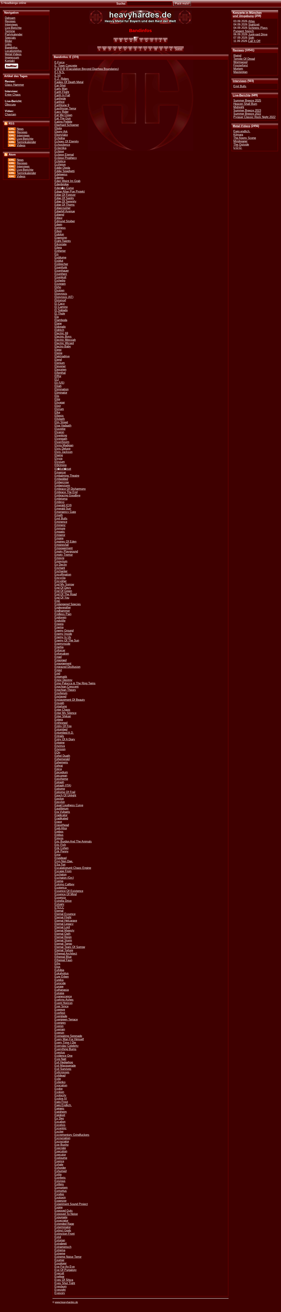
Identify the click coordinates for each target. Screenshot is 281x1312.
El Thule (59, 313)
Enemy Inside (63, 633)
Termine (10, 31)
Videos (21, 145)
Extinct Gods (62, 1230)
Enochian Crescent (66, 686)
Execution (60, 1151)
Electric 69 (61, 333)
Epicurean (60, 775)
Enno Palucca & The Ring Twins (74, 683)
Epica (58, 769)
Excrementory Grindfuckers (71, 1134)
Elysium (59, 461)
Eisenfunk (60, 267)
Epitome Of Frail (64, 792)
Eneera (58, 624)
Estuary (59, 904)
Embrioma (60, 498)
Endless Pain (62, 614)
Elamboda (60, 320)
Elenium (59, 363)
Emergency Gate (65, 512)
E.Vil (57, 75)
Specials (10, 37)
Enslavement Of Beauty (69, 699)
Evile (57, 1078)
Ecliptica (59, 161)
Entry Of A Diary (64, 739)
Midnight (238, 107)
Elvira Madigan (63, 445)
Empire (58, 538)
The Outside (241, 144)
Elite (57, 399)
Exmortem (61, 1187)
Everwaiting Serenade (68, 1036)
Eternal (58, 910)
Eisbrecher (61, 264)
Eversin (59, 1032)
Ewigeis (59, 1108)
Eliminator (60, 392)
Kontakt (10, 60)
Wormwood (240, 62)
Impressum (12, 57)
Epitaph (59, 782)
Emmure (59, 528)
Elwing (58, 455)
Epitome (59, 788)
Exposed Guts (63, 1210)
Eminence (60, 521)
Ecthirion (60, 164)
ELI (56, 379)
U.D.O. (237, 147)
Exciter (58, 1131)
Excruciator (61, 1141)
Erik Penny (61, 851)
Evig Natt (60, 1059)
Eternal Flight (62, 917)
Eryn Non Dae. (63, 861)
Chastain (10, 114)
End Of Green (63, 591)
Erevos (58, 838)
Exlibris (59, 1184)
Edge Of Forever (65, 194)
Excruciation (62, 1138)
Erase (58, 821)
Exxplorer (60, 1263)
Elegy (58, 349)
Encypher (60, 581)
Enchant (59, 568)
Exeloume (60, 1158)
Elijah (57, 386)
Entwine (59, 742)
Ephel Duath (62, 755)
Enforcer (59, 650)
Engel (58, 657)
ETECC (59, 907)
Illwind (237, 55)
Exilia (57, 1174)
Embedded (61, 479)
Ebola (58, 128)
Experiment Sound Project (71, 1204)
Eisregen (60, 283)
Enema (58, 627)
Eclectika (60, 148)
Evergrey (60, 1022)
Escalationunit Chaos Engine (72, 867)
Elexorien (60, 369)
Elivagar (59, 402)
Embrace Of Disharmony (70, 488)
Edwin (58, 224)
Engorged (60, 660)
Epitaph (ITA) (62, 785)
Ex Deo (59, 1118)
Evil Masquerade (65, 1065)
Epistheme (61, 778)
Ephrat (58, 765)
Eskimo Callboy (64, 884)
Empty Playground (66, 551)
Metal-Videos (241, 126)
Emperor (59, 535)
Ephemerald (62, 759)
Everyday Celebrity (66, 1045)
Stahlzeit (253, 24)
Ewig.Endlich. (63, 1105)
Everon (58, 1026)
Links (8, 44)
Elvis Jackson (63, 452)
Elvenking (60, 435)
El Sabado (61, 310)
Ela (56, 316)
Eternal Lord (62, 927)
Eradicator (60, 815)
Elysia (58, 458)
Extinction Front (64, 1233)
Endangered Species (67, 604)
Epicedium (61, 772)
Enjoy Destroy (63, 680)
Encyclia (59, 577)
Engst (58, 670)
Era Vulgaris (62, 811)
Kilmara (238, 134)
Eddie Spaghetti (64, 171)
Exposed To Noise (66, 1214)
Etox (57, 966)
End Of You (61, 597)
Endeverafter (62, 607)
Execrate (60, 1148)
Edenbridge (61, 184)
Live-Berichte (241, 95)
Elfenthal (60, 372)
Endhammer (62, 610)
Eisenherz (60, 274)
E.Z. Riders (61, 78)
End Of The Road (65, 594)
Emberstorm (62, 485)
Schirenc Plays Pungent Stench (250, 29)
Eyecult (59, 1273)
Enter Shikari (62, 716)
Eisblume (60, 257)
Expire (58, 1207)
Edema (58, 177)
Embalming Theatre (66, 475)
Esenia (58, 881)
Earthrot (59, 101)
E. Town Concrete (65, 65)
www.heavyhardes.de (66, 1302)
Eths (57, 963)
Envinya (59, 746)
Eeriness (60, 227)
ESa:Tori (59, 864)
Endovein (60, 617)
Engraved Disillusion (67, 666)
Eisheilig (59, 280)
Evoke (58, 1088)
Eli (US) (59, 382)
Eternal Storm (63, 940)
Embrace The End (65, 492)
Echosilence (62, 144)
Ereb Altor (60, 828)
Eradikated (61, 818)
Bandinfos (11, 47)
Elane (58, 323)
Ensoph (59, 703)
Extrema (59, 1250)
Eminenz (60, 525)
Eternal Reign (63, 937)
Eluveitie (59, 428)
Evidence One (63, 1055)
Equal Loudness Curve (68, 805)
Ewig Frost (61, 1101)
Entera (58, 719)
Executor (60, 1154)
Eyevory (59, 1293)
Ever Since (61, 1006)
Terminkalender (26, 142)
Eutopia (59, 993)
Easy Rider (61, 111)
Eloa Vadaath (62, 425)
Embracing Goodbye (67, 495)
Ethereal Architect (65, 953)
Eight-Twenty (62, 241)
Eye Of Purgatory (65, 1270)
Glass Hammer (14, 84)
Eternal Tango (63, 943)
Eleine (58, 353)
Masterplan (240, 72)
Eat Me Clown (63, 115)
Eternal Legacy (64, 923)
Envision (59, 749)
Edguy (58, 218)
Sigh (251, 37)
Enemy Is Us (62, 637)
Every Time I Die (65, 1042)
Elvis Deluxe (62, 448)
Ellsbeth (59, 419)
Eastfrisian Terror (65, 108)
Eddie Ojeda (62, 167)
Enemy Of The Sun (66, 640)
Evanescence (63, 996)
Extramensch (62, 1246)
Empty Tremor (63, 554)
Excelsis (59, 1125)
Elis (56, 395)
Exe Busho (61, 1144)
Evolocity (60, 1095)
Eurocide (60, 983)
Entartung (60, 706)
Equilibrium (61, 808)
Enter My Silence (65, 713)
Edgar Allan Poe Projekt (69, 191)
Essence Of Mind (65, 894)
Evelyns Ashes (64, 999)
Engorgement (62, 663)
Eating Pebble (63, 121)
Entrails (59, 736)
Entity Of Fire (63, 726)
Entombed (60, 729)
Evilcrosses (61, 1072)
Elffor (57, 376)
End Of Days (62, 587)
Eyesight (60, 1289)
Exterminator (62, 1227)
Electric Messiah (65, 339)
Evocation (60, 1085)
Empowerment (63, 548)
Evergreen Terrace (66, 1019)
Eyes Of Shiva (63, 1279)
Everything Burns (65, 1049)
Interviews (240, 81)
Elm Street (61, 422)
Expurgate (60, 1217)
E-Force (59, 62)
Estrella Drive (63, 900)
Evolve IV (60, 1098)
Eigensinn (60, 237)
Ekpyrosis (60, 293)
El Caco (59, 303)
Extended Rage (64, 1223)
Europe (58, 986)
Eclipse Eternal (64, 154)
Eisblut (58, 260)
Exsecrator (61, 1220)
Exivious (59, 1181)
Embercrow (61, 482)
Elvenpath (60, 438)
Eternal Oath (62, 933)
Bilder (8, 41)
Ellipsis (59, 415)
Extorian (59, 1240)
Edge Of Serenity (65, 201)
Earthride (60, 98)
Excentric (60, 1128)
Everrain (59, 1029)
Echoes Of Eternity (66, 141)
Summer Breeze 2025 (247, 100)
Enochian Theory (65, 689)
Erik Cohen (61, 848)
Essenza (60, 897)
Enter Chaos (13, 94)
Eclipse (59, 151)
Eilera (58, 247)
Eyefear (59, 1276)
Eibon (58, 231)
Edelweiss (60, 174)
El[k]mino (60, 465)
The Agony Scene (244, 138)
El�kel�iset (62, 468)
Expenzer (60, 1200)
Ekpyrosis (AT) (63, 297)
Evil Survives (62, 1069)
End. (57, 600)
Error (57, 854)
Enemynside (62, 643)
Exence (59, 1161)
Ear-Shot (60, 85)
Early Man (60, 88)
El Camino (61, 306)
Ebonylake (61, 134)
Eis (56, 254)
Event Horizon (63, 1003)
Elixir (57, 405)
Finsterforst (240, 65)
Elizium (59, 409)
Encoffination (62, 574)
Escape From (63, 871)
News (20, 129)
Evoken (59, 1092)
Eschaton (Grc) (64, 877)
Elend (58, 359)
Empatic (59, 531)
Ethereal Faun (63, 960)
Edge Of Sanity (64, 198)
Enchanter (60, 571)
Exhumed (60, 1171)
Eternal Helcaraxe (65, 920)
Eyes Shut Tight (64, 1283)
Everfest (59, 1012)
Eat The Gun (62, 118)
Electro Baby (62, 346)
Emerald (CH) (63, 505)
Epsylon (59, 802)
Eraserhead (61, 825)
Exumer (59, 1260)
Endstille (59, 620)
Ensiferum (60, 693)
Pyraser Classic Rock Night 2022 (254, 117)
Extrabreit (60, 1243)
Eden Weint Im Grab (67, 181)
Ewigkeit (59, 1115)
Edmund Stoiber (64, 221)
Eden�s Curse (64, 188)
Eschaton (60, 874)
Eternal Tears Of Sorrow (69, 947)
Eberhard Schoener (66, 125)
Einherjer (60, 250)
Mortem (238, 68)
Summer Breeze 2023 (247, 110)
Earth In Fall (62, 95)
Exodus (59, 1194)
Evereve (59, 1009)
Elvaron (59, 432)
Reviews (238, 50)
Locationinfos (13, 51)
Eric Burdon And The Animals (73, 841)
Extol (57, 1237)
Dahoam (10, 18)
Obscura (10, 104)
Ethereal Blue (63, 956)
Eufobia (59, 970)
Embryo (59, 502)
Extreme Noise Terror (67, 1256)
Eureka (58, 980)
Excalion (59, 1121)
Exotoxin (60, 1197)
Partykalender (13, 34)
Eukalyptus (61, 973)
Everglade (60, 1016)
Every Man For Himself (69, 1039)
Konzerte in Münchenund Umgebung (247, 14)
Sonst (178, 49)
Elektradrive (62, 356)
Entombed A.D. (64, 732)
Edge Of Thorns (64, 204)
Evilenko (59, 1082)
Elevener (60, 366)
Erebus (58, 835)
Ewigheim (60, 1111)
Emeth (58, 515)
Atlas (251, 21)
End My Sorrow (64, 584)
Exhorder (60, 1167)
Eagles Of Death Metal (68, 82)
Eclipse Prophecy (65, 158)
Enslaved (60, 696)
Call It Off (254, 41)
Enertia (58, 647)
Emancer (60, 472)
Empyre (59, 558)
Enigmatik (60, 676)
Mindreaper (240, 141)
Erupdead (60, 858)
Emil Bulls (239, 86)
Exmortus (60, 1190)
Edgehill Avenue (64, 211)
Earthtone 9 (61, 105)
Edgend (59, 214)
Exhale (58, 1164)
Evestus (59, 1052)
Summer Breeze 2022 (247, 113)
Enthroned (60, 722)
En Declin (60, 564)
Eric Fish (60, 844)
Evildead (59, 1075)
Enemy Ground (64, 630)
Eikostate (60, 244)
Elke (57, 412)
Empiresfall (61, 544)
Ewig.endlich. (241, 131)
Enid (57, 673)
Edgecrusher (62, 208)
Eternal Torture (63, 950)
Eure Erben (61, 976)
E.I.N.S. (59, 72)
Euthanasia (61, 989)
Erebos (58, 831)
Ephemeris (61, 762)
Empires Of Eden (65, 541)
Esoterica (60, 887)
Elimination (61, 389)
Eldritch (59, 330)
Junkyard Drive (257, 34)
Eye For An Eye (64, 1266)
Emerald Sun (62, 508)
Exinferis (60, 1177)
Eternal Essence (65, 914)
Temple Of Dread (244, 58)
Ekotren (59, 290)
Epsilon (59, 798)
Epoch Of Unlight (65, 795)
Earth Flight (61, 92)
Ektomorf (60, 300)
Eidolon (59, 234)
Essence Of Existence (68, 891)
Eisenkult (60, 277)
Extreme (59, 1253)
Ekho (57, 287)
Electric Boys (63, 336)
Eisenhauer (61, 270)
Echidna (59, 138)
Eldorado (60, 326)
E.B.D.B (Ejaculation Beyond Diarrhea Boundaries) (86, 69)
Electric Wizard (64, 343)
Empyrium (60, 561)
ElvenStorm (61, 442)
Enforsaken (61, 653)
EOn (57, 752)
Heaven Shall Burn (245, 103)
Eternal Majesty (64, 930)
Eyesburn (60, 1286)
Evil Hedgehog (63, 1062)
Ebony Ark (61, 131)
